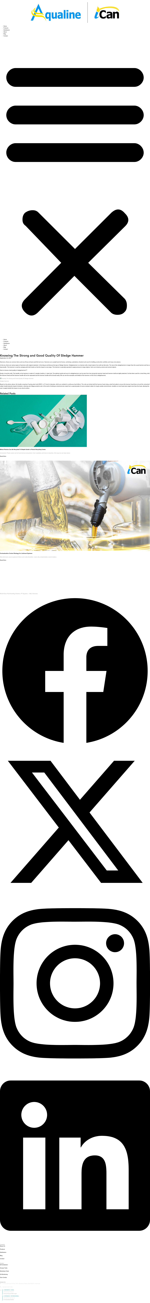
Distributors (6, 30)
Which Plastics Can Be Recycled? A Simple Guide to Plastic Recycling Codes (23, 449)
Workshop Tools (4, 1271)
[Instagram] (75, 1068)
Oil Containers (4, 1264)
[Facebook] (75, 745)
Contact (5, 36)
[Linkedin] (75, 1241)
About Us (2, 1246)
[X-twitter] (75, 896)
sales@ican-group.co (9, 1297)
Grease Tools (3, 1268)
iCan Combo (3, 1277)
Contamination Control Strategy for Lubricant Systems (16, 553)
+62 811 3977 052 (7, 1287)
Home (5, 26)
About (5, 32)
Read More (3, 456)
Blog (4, 34)
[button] (75, 187)
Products (5, 28)
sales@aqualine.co (8, 1291)
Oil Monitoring (4, 1274)
